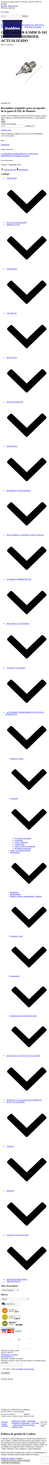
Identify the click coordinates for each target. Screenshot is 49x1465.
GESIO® (4, 1426)
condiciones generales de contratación (24, 1422)
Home (3, 25)
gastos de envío (17, 1427)
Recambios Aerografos (21, 156)
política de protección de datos (24, 1425)
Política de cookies (7, 1458)
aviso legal (35, 1423)
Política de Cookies (19, 1421)
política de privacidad (26, 1369)
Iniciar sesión (13, 6)
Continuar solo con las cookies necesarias (16, 1460)
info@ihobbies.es (7, 1357)
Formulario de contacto (9, 1355)
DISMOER (5, 145)
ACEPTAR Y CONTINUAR (10, 1463)
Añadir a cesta (6, 130)
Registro (4, 6)
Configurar (19, 1458)
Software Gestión (4, 1423)
